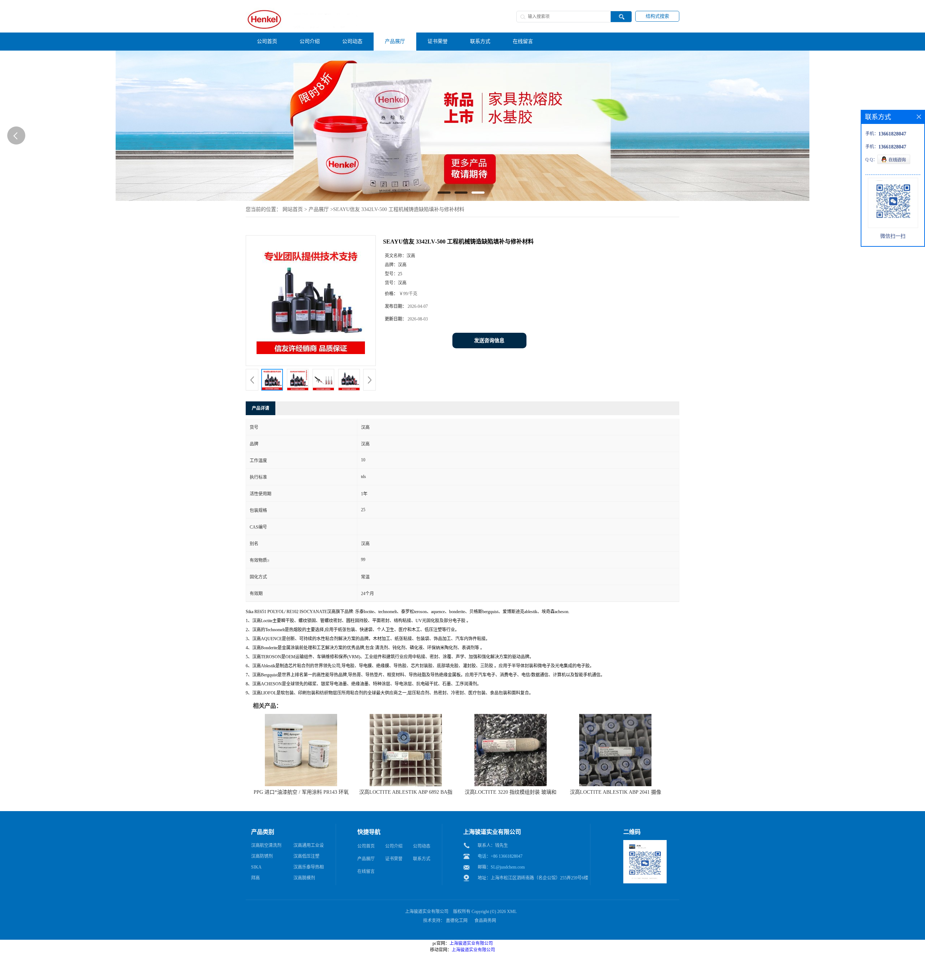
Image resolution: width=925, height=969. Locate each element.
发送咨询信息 (489, 340)
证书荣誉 (394, 858)
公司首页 (366, 846)
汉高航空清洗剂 (266, 845)
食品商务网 (485, 920)
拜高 (255, 877)
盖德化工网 (457, 920)
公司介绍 (394, 846)
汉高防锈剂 (262, 856)
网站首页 (293, 209)
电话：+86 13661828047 (500, 856)
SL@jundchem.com (508, 867)
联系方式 (421, 858)
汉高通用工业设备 (308, 847)
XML (512, 911)
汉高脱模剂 (304, 877)
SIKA (256, 867)
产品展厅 (319, 209)
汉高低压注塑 (306, 856)
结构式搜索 (657, 16)
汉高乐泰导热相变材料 (308, 869)
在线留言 (366, 871)
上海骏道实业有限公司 (426, 911)
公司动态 (421, 846)
